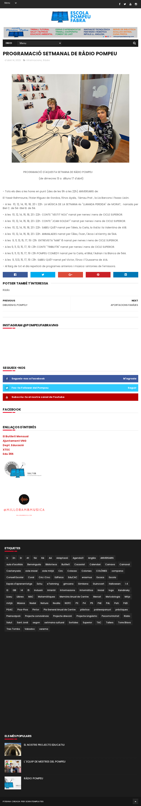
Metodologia (113, 596)
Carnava (110, 564)
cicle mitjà (48, 570)
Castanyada (13, 570)
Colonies (87, 570)
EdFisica (59, 577)
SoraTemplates (35, 801)
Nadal (33, 603)
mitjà (9, 603)
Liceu (9, 596)
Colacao (72, 570)
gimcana (68, 583)
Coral (31, 577)
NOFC (68, 603)
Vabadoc (30, 628)
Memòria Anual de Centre (74, 596)
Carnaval (125, 564)
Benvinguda (34, 564)
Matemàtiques (46, 596)
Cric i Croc (44, 577)
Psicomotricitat (110, 616)
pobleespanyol (102, 609)
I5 (29, 590)
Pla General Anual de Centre (60, 609)
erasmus (87, 577)
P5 (91, 603)
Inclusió (38, 590)
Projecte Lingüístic (87, 616)
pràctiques (121, 609)
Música (21, 603)
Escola (112, 577)
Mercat (97, 596)
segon (36, 622)
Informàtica (86, 590)
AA (50, 558)
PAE (100, 603)
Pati (116, 603)
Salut (9, 622)
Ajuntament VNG (14, 441)
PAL (108, 603)
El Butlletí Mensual (15, 436)
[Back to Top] (135, 801)
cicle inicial (31, 570)
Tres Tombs (13, 628)
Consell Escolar (15, 577)
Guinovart (98, 583)
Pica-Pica (22, 609)
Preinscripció (13, 616)
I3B (14, 590)
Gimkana (83, 583)
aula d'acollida (14, 564)
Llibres (20, 596)
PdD (125, 603)
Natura (44, 603)
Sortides (73, 622)
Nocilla (56, 603)
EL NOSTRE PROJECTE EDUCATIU (44, 745)
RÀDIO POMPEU (33, 778)
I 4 (126, 583)
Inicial (101, 590)
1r (7, 558)
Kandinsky (124, 590)
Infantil (51, 590)
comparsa (117, 570)
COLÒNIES (101, 570)
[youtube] (130, 4)
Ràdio (46, 60)
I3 (7, 590)
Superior (87, 622)
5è (35, 558)
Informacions (34, 60)
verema (43, 628)
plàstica (84, 609)
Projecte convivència (37, 616)
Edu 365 (8, 454)
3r (21, 558)
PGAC (9, 609)
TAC (99, 622)
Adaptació (62, 558)
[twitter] (124, 4)
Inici (9, 43)
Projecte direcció (62, 616)
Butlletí (66, 564)
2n (13, 558)
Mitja (127, 596)
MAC (30, 596)
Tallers (109, 622)
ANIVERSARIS (107, 558)
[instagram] (136, 4)
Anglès (92, 558)
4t (27, 558)
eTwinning (53, 583)
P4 (84, 603)
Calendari (95, 564)
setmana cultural (54, 622)
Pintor (35, 609)
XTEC (6, 449)
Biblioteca (51, 564)
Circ (60, 570)
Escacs (100, 577)
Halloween (115, 583)
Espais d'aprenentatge (19, 583)
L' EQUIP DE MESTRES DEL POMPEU (45, 761)
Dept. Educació (13, 445)
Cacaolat (79, 564)
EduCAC (72, 577)
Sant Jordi (22, 622)
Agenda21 (78, 558)
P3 (77, 603)
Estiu (39, 583)
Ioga (111, 590)
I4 (22, 590)
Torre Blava (124, 622)
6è (42, 558)
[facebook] (120, 4)
